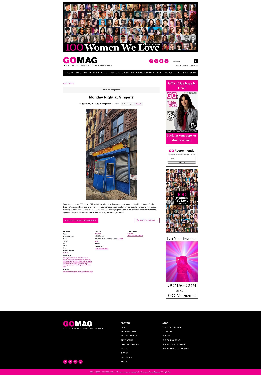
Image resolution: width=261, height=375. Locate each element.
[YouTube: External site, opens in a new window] (161, 61)
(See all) (138, 104)
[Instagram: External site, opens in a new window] (166, 61)
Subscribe (182, 162)
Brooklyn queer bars (79, 261)
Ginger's (80, 265)
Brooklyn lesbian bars (70, 258)
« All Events (68, 83)
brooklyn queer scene (70, 265)
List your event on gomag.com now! (80, 220)
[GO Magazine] (96, 60)
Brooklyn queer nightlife (79, 263)
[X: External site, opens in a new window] (156, 61)
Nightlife (65, 253)
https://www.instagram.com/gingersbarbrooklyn (78, 271)
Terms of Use (153, 372)
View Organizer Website (135, 235)
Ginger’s (98, 233)
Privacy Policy (166, 372)
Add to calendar (147, 220)
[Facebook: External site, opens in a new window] (151, 61)
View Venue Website (101, 248)
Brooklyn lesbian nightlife (76, 259)
